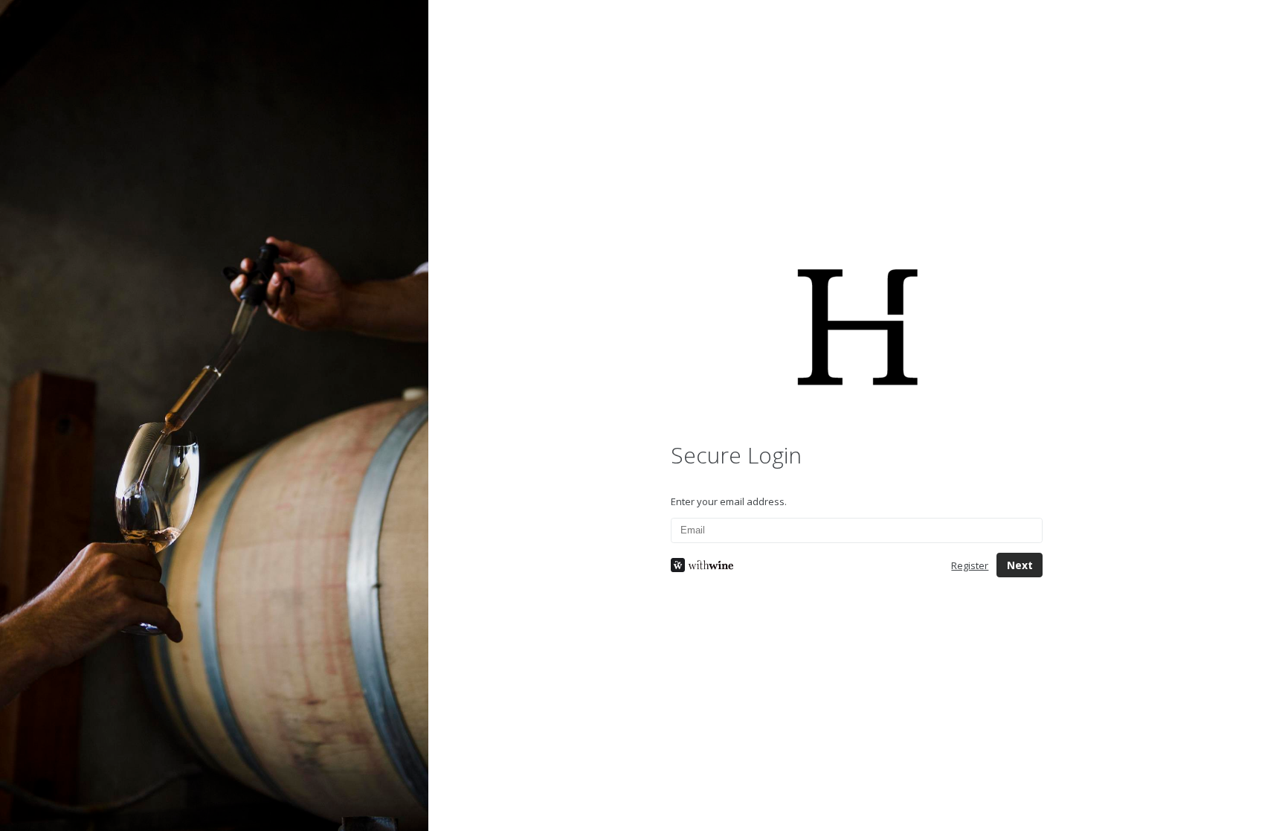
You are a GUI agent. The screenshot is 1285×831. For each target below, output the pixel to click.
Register (969, 565)
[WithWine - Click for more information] (799, 565)
